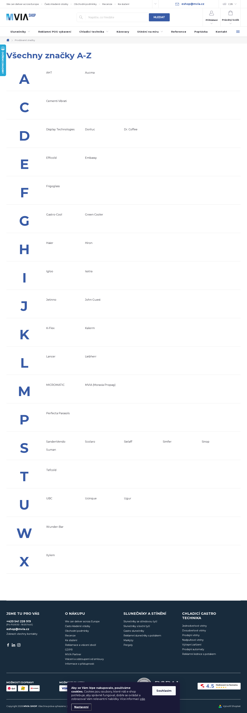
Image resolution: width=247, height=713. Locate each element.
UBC (49, 498)
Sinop (205, 441)
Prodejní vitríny (191, 635)
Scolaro (90, 441)
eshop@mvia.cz (17, 629)
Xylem (50, 555)
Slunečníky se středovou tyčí (140, 621)
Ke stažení (123, 4)
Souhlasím (164, 690)
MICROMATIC (55, 384)
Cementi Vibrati (56, 101)
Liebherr (90, 356)
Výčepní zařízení (191, 644)
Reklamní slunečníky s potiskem (142, 635)
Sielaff (128, 441)
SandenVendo (55, 441)
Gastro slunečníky (134, 631)
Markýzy (128, 640)
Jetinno (51, 299)
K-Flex (50, 328)
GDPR (69, 649)
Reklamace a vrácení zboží (80, 644)
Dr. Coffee (130, 129)
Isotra (88, 271)
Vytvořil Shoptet (232, 706)
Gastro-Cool (54, 214)
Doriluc (90, 129)
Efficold (51, 157)
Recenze (107, 4)
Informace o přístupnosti (79, 663)
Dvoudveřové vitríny (194, 630)
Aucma (90, 72)
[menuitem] (20, 32)
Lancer (50, 356)
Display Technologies (60, 129)
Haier (49, 243)
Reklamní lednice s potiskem (199, 654)
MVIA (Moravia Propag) (100, 384)
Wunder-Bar (55, 526)
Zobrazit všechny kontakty (21, 634)
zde (142, 699)
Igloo (49, 271)
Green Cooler (94, 214)
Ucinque (91, 498)
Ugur (127, 498)
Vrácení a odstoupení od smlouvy (84, 659)
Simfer (167, 441)
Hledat (159, 17)
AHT (49, 72)
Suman (51, 449)
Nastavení (81, 707)
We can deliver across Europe (22, 4)
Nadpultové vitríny (193, 640)
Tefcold (51, 470)
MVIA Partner (73, 654)
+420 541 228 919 (18, 621)
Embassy (91, 157)
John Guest (93, 299)
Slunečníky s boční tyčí (137, 626)
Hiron (88, 243)
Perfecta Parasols (58, 413)
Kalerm (90, 328)
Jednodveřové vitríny (194, 625)
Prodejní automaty (193, 649)
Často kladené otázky (56, 4)
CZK (230, 4)
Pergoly (128, 645)
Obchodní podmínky (85, 4)
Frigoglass (53, 186)
